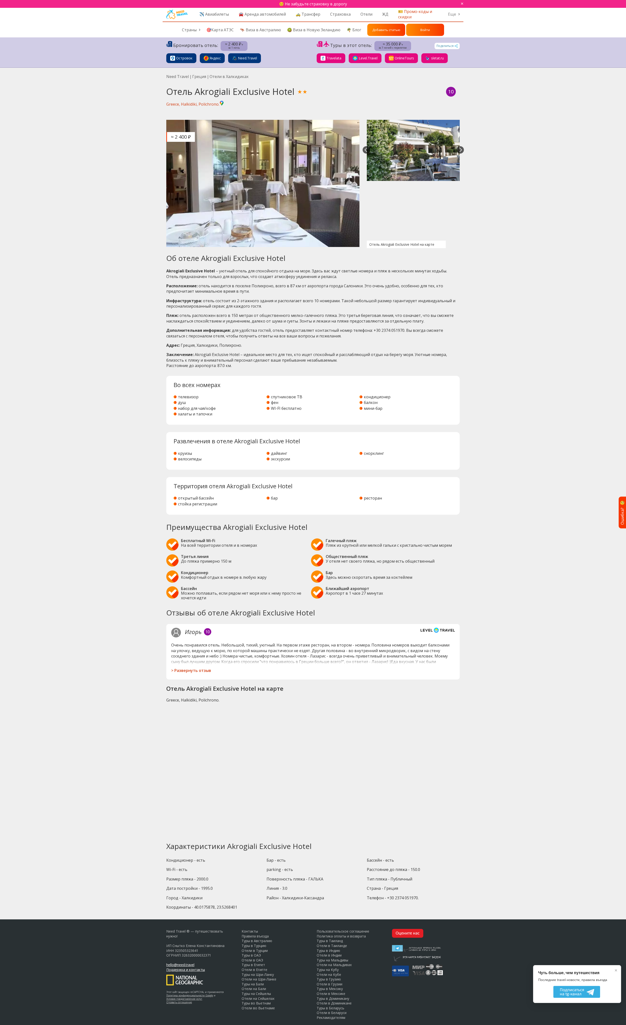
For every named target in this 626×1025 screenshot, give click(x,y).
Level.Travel (368, 58)
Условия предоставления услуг (184, 999)
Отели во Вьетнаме (258, 1008)
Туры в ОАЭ (251, 955)
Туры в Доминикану (333, 998)
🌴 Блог (354, 30)
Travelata (333, 58)
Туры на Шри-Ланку (258, 974)
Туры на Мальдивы (332, 960)
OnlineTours (404, 58)
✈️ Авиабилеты (214, 14)
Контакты (250, 931)
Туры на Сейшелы (256, 993)
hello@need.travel (180, 964)
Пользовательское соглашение (343, 931)
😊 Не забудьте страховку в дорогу (313, 4)
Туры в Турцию (254, 945)
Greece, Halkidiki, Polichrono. (192, 104)
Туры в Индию (328, 950)
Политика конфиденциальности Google (189, 995)
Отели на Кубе (329, 974)
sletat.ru (437, 58)
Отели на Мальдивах (334, 964)
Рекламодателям (331, 1017)
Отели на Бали (254, 988)
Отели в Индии (329, 955)
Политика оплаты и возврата (341, 936)
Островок (184, 58)
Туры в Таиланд (330, 940)
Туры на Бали (253, 984)
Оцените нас (408, 933)
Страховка (340, 14)
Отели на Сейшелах (258, 998)
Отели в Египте (254, 969)
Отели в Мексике (331, 993)
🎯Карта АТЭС (220, 30)
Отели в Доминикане (334, 1003)
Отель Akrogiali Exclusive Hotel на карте (401, 244)
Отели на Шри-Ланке (259, 979)
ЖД (385, 14)
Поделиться (445, 46)
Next (460, 150)
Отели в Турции (255, 950)
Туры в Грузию (329, 979)
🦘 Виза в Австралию (260, 30)
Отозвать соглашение (179, 1002)
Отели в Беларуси (332, 1012)
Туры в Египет (253, 964)
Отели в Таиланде (332, 945)
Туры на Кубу (328, 969)
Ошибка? (622, 512)
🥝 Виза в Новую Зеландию (313, 30)
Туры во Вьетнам (256, 1003)
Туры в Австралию (257, 940)
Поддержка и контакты (185, 969)
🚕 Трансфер (308, 14)
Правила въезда (255, 936)
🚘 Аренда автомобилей (262, 14)
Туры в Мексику (330, 988)
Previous (366, 150)
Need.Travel (247, 58)
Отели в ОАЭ (252, 960)
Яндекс (215, 58)
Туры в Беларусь (330, 1008)
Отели (366, 14)
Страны (189, 30)
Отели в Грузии (329, 984)
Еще (452, 14)
